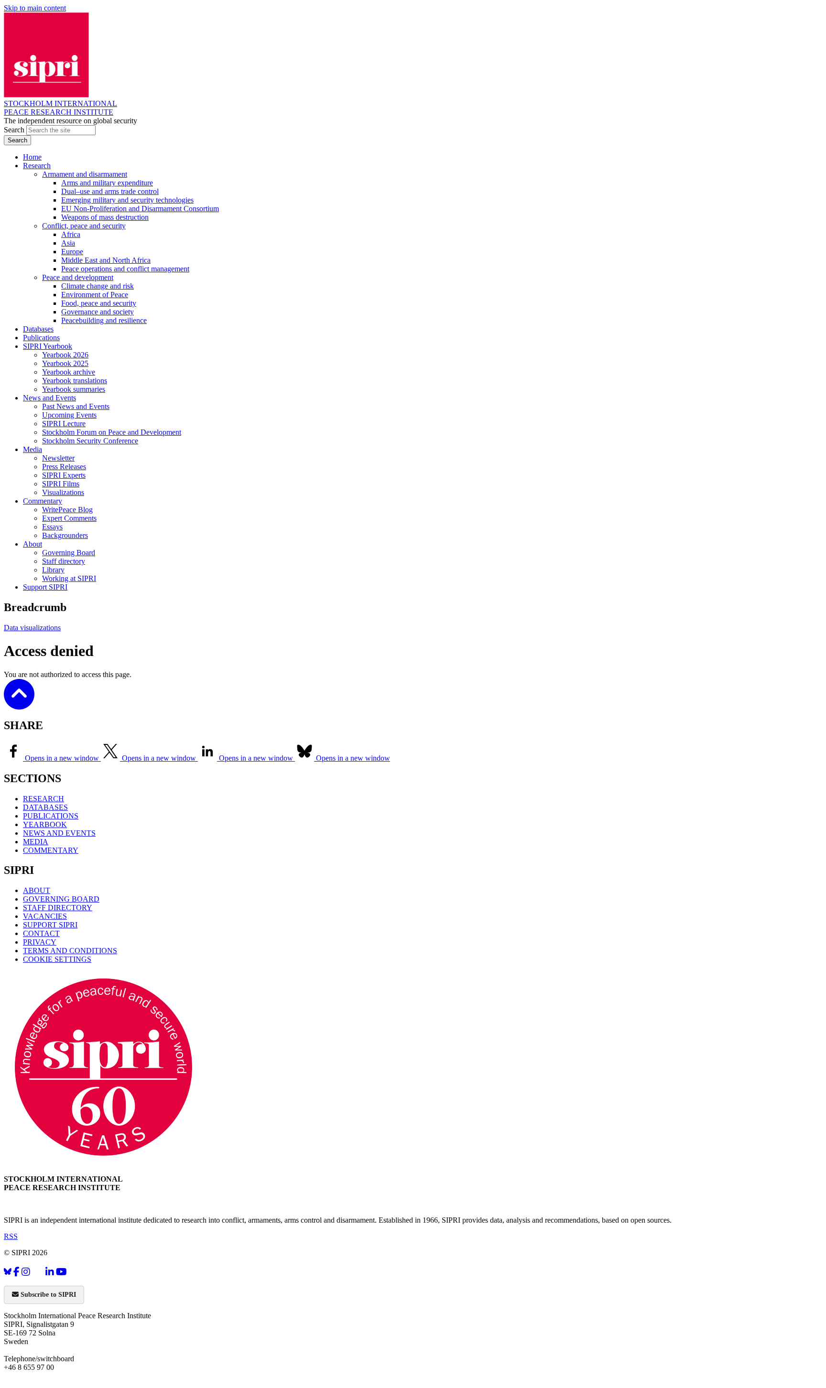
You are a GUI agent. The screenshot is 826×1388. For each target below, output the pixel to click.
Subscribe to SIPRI (47, 1294)
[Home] (46, 95)
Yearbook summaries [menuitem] (73, 389)
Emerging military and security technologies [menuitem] (127, 200)
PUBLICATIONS (50, 816)
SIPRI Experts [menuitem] (64, 475)
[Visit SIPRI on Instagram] (26, 1272)
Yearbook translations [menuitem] (74, 381)
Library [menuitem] (53, 570)
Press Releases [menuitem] (64, 467)
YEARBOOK (45, 824)
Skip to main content (35, 8)
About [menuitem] (32, 544)
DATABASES (45, 807)
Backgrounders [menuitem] (65, 535)
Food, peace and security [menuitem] (98, 303)
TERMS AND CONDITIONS (70, 951)
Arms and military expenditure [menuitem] (107, 183)
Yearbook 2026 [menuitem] (65, 355)
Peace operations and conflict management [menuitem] (125, 269)
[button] (19, 703)
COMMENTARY (50, 850)
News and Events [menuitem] (49, 398)
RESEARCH (43, 799)
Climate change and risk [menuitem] (97, 286)
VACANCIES (45, 916)
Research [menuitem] (37, 165)
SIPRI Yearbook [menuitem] (47, 346)
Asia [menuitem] (68, 243)
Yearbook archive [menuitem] (68, 372)
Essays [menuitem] (52, 527)
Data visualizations (32, 628)
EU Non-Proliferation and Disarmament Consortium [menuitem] (140, 208)
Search (15, 130)
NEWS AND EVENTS (59, 833)
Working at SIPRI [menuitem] (69, 578)
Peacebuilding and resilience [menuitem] (104, 320)
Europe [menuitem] (72, 251)
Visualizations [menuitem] (63, 492)
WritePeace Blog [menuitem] (67, 510)
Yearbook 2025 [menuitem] (65, 363)
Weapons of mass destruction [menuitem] (105, 217)
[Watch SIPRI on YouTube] (61, 1272)
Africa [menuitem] (70, 234)
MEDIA (35, 842)
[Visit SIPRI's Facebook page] (16, 1272)
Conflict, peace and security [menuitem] (84, 226)
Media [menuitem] (32, 449)
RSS (11, 1236)
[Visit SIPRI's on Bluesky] (7, 1272)
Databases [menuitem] (38, 329)
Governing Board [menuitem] (68, 553)
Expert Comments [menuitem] (69, 518)
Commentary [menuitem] (42, 501)
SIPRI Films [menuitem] (60, 484)
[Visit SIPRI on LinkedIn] (49, 1272)
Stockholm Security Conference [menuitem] (90, 441)
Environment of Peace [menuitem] (94, 295)
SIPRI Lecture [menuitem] (64, 424)
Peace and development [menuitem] (77, 277)
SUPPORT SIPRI (50, 925)
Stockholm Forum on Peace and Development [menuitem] (111, 432)
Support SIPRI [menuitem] (45, 587)
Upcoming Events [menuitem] (69, 415)
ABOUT (36, 890)
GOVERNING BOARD (61, 899)
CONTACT (41, 933)
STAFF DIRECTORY (57, 908)
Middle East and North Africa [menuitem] (106, 260)
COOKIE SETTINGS (57, 959)
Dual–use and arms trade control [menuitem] (110, 191)
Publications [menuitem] (41, 338)
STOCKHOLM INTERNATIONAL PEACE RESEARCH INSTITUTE (60, 107)
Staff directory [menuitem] (63, 561)
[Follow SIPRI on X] (37, 1274)
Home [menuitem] (32, 157)
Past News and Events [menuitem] (75, 406)
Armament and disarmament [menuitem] (84, 174)
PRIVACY (39, 942)
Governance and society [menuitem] (97, 312)
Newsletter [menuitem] (58, 458)
